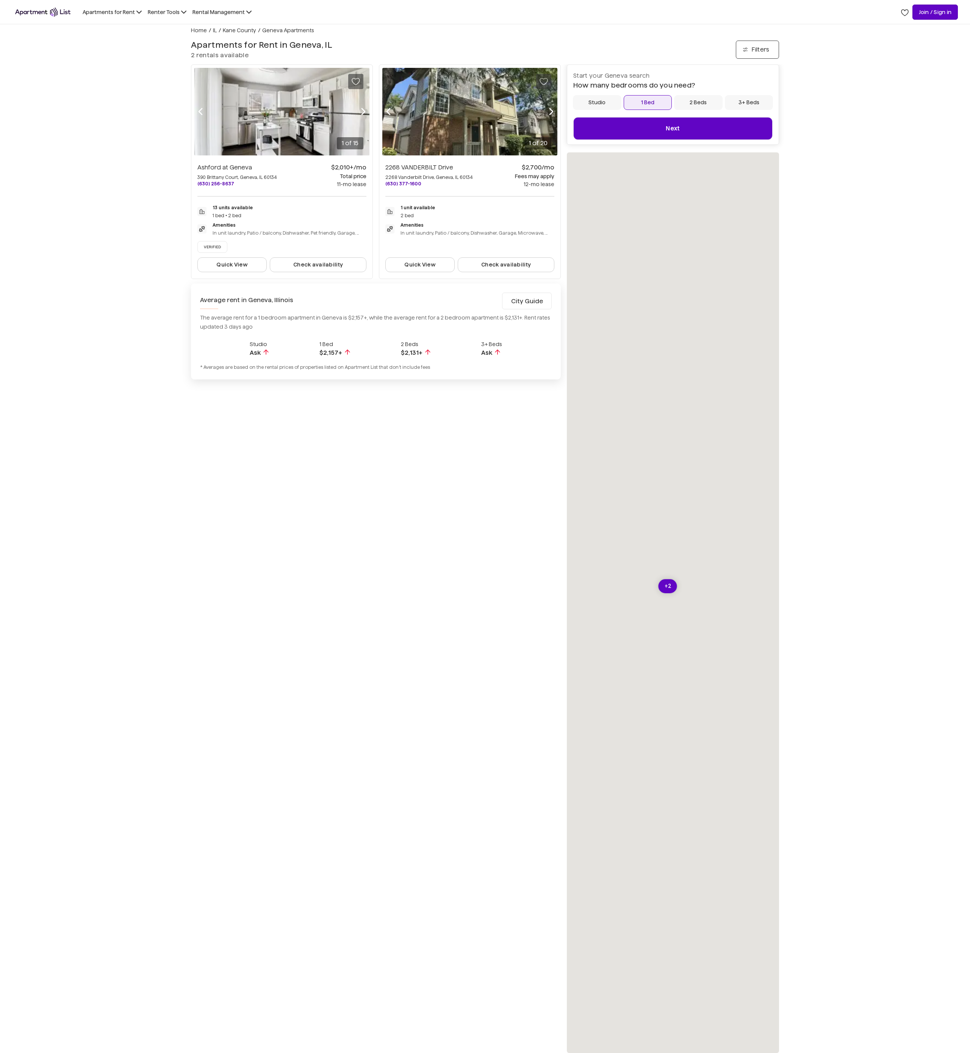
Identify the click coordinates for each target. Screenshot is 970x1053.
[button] (668, 586)
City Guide (527, 301)
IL (215, 30)
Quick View (232, 265)
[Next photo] (363, 112)
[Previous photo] (200, 112)
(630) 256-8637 (215, 183)
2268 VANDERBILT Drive (419, 167)
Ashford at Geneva (224, 167)
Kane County (239, 30)
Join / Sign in (935, 12)
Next (673, 128)
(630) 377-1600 (403, 183)
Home (199, 30)
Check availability (318, 265)
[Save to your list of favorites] (355, 81)
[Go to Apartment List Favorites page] (904, 12)
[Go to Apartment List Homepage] (43, 12)
